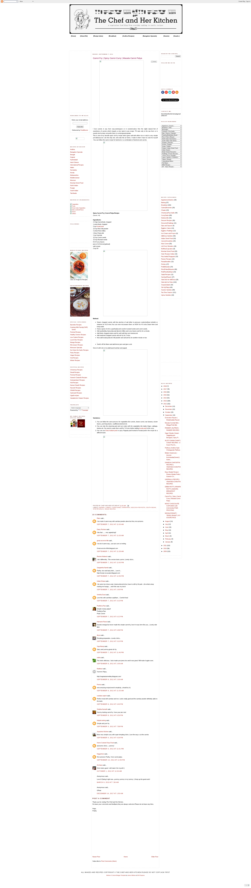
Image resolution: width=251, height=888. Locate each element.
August (167, 521)
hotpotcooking (101, 720)
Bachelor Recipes (76, 325)
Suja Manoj (100, 646)
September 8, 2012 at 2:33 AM (110, 679)
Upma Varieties (166, 295)
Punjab (72, 188)
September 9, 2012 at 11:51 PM (110, 749)
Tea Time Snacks (166, 292)
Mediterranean (74, 178)
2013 (165, 401)
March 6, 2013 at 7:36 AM (108, 782)
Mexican (73, 180)
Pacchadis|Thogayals (168, 256)
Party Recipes (74, 352)
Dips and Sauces (166, 225)
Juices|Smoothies (167, 241)
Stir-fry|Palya (98, 509)
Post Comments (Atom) (109, 861)
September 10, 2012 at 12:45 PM (111, 760)
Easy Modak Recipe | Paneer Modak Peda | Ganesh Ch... (172, 474)
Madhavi (99, 669)
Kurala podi (100, 226)
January (168, 542)
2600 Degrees (141, 875)
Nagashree (100, 754)
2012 (165, 404)
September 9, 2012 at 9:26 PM (110, 737)
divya (98, 635)
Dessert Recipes (166, 220)
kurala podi (142, 428)
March (167, 536)
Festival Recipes (75, 332)
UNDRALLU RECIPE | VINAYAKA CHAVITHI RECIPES (173, 482)
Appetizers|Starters (167, 200)
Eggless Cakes (166, 228)
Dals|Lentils (165, 218)
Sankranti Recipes (76, 393)
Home (126, 857)
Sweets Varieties (166, 290)
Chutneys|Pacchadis (168, 213)
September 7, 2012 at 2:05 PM (110, 589)
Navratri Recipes (75, 388)
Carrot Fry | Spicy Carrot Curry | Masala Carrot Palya (173, 498)
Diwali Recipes (75, 372)
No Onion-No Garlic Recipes (79, 350)
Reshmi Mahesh (102, 556)
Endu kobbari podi (111, 430)
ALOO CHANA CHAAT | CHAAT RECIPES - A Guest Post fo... (173, 443)
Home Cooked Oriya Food (105, 743)
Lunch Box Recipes (76, 340)
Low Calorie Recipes (76, 337)
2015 (165, 395)
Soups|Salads (165, 285)
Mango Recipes (75, 342)
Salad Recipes (166, 274)
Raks (98, 518)
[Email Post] (127, 505)
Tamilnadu (73, 193)
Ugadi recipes (74, 395)
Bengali (72, 154)
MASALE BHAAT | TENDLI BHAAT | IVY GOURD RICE (172, 515)
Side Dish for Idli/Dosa (168, 279)
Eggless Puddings (167, 231)
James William (131, 875)
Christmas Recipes (76, 370)
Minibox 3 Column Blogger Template (116, 875)
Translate (85, 410)
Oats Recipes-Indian (167, 254)
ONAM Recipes (75, 390)
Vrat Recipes (74, 358)
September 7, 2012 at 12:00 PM (110, 562)
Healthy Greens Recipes (78, 334)
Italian (72, 167)
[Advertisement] (125, 43)
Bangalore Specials (76, 152)
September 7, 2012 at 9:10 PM (110, 641)
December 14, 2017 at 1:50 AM (110, 793)
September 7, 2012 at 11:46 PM (110, 652)
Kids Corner (165, 243)
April (166, 533)
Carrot (108, 507)
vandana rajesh (102, 696)
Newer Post (96, 857)
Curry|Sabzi (116, 507)
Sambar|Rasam (166, 277)
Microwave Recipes (76, 345)
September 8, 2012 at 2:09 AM (110, 663)
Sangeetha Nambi (102, 567)
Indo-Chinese (74, 162)
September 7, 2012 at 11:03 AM (110, 524)
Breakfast (164, 205)
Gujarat (72, 157)
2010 (165, 548)
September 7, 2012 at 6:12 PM (110, 616)
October (168, 412)
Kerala (72, 172)
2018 (165, 386)
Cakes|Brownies (166, 207)
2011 (165, 545)
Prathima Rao (101, 606)
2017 (165, 389)
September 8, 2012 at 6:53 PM (110, 715)
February (168, 539)
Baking (163, 202)
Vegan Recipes (75, 355)
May (166, 530)
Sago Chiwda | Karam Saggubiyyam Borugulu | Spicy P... (172, 435)
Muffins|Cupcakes (167, 249)
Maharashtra (74, 175)
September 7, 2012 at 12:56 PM (110, 576)
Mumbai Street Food (76, 183)
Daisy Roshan (101, 529)
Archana (99, 765)
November (168, 409)
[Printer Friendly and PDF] (154, 62)
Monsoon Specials (76, 347)
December (168, 406)
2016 (165, 392)
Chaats (163, 210)
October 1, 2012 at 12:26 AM (109, 771)
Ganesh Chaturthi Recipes (78, 377)
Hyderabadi (74, 160)
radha (98, 657)
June (167, 527)
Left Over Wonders (167, 246)
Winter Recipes (75, 360)
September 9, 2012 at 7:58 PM (110, 726)
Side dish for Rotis (138, 507)
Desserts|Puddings (167, 223)
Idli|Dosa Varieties (167, 236)
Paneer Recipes (166, 259)
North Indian (74, 185)
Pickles (163, 264)
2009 (165, 551)
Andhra (72, 149)
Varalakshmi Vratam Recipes (79, 398)
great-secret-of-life (103, 540)
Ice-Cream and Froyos (168, 233)
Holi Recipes (74, 382)
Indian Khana (101, 581)
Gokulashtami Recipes (77, 380)
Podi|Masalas (165, 267)
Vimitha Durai (101, 594)
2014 (165, 398)
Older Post (154, 857)
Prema (99, 684)
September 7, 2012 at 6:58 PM (110, 630)
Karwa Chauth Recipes (77, 385)
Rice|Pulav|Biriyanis (167, 269)
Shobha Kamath (102, 709)
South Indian (74, 190)
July (166, 524)
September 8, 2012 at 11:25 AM (110, 690)
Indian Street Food (167, 238)
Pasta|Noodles (166, 261)
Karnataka (73, 170)
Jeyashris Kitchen (102, 731)
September (169, 415)
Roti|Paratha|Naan (167, 272)
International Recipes (77, 165)
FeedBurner (84, 130)
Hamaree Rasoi (102, 621)
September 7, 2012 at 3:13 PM (110, 601)
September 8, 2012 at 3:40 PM (110, 704)
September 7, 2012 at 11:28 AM (110, 551)
